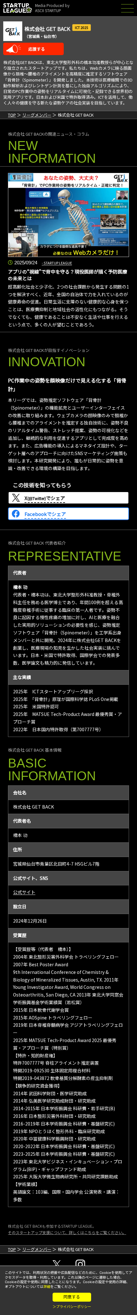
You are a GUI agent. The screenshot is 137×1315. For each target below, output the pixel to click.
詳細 (46, 1287)
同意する (71, 1297)
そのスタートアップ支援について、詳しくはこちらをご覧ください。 (67, 1232)
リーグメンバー (36, 115)
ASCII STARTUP (48, 10)
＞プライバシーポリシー (72, 1307)
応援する (36, 49)
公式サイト (24, 892)
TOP (12, 115)
